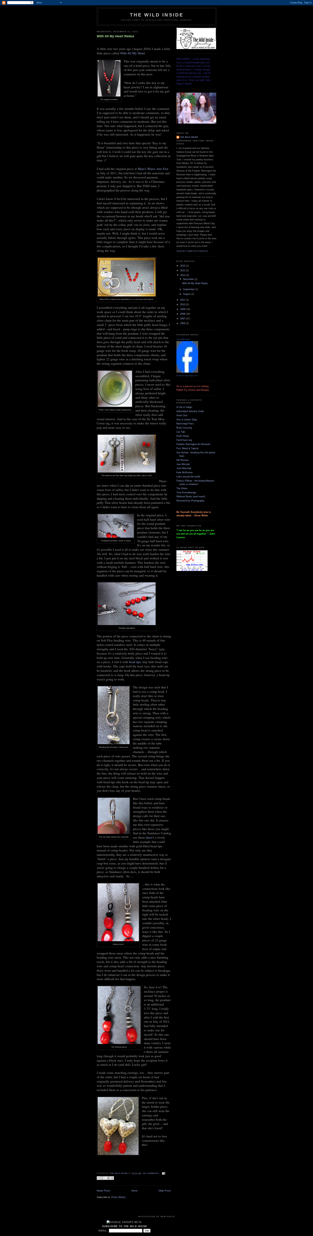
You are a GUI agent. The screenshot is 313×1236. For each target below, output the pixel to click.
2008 (183, 314)
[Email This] (98, 1178)
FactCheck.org (184, 440)
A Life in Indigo (184, 407)
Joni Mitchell (183, 464)
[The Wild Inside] (187, 371)
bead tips (135, 662)
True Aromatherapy (186, 492)
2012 (183, 275)
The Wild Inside (157, 15)
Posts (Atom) (118, 1197)
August (187, 294)
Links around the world (188, 476)
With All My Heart (132, 53)
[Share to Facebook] (108, 1178)
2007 (183, 318)
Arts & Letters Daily (186, 419)
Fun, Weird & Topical (187, 448)
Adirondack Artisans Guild (190, 411)
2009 (183, 309)
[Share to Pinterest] (112, 1178)
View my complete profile (192, 251)
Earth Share (182, 436)
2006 (183, 323)
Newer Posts (103, 1190)
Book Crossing (184, 427)
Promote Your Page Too (186, 375)
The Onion (181, 488)
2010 (183, 304)
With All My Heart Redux (115, 36)
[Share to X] (105, 1178)
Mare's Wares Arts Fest (153, 168)
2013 (183, 270)
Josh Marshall (183, 468)
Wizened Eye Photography (190, 500)
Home (134, 1190)
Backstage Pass (185, 423)
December (189, 279)
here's (150, 837)
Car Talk (180, 432)
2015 (183, 265)
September (189, 289)
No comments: (151, 1173)
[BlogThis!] (102, 1178)
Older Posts (164, 1190)
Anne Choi (181, 415)
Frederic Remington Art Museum (193, 444)
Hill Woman (182, 460)
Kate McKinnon (184, 472)
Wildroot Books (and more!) (190, 496)
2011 (183, 299)
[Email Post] (163, 1173)
